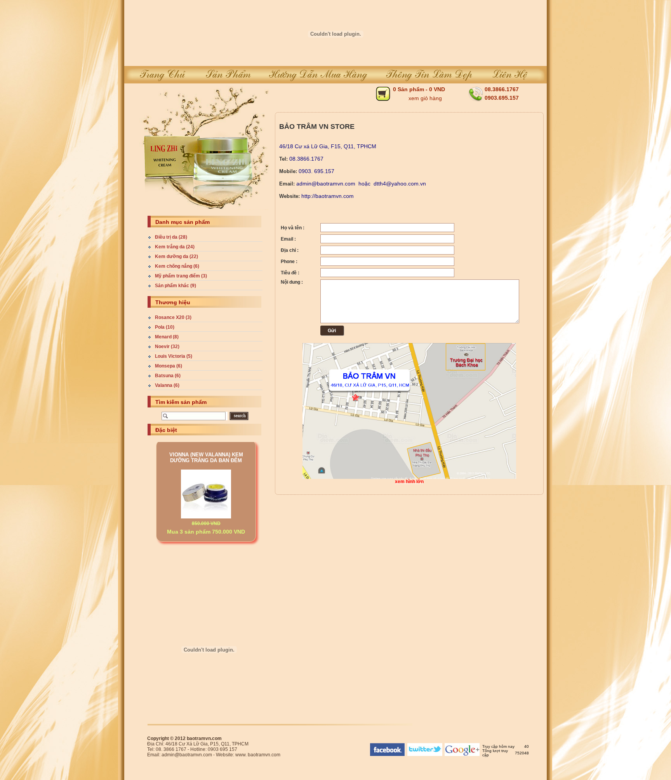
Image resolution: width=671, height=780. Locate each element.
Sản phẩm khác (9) (175, 285)
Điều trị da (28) (171, 237)
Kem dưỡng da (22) (176, 256)
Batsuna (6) (168, 375)
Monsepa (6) (168, 366)
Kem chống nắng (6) (177, 266)
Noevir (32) (167, 346)
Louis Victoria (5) (173, 356)
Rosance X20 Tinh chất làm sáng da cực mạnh (206, 532)
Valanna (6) (167, 385)
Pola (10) (164, 327)
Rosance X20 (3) (173, 317)
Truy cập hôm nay (498, 746)
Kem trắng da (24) (175, 247)
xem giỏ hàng (425, 98)
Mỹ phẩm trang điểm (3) (181, 276)
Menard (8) (167, 337)
